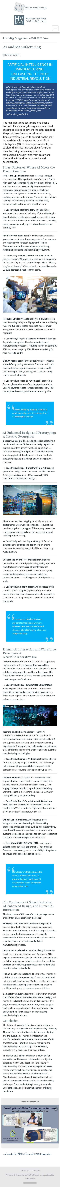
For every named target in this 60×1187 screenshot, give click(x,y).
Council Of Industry (32, 1170)
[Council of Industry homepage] (30, 7)
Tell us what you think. (30, 114)
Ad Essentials (30, 1178)
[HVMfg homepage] (30, 20)
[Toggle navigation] (55, 28)
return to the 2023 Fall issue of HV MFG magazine (27, 1154)
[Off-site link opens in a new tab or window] (30, 1124)
